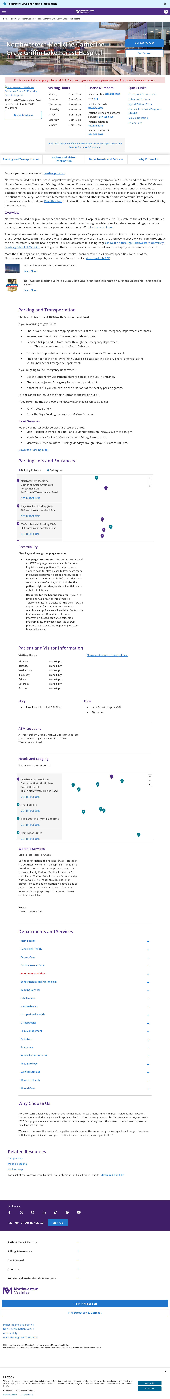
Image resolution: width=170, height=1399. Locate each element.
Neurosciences (29, 1006)
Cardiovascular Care (32, 965)
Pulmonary (27, 1047)
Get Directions (30, 498)
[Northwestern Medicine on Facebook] (14, 1213)
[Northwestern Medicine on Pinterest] (71, 1213)
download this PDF (98, 258)
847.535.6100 (106, 116)
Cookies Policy (27, 1395)
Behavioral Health (31, 948)
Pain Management (31, 1030)
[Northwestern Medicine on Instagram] (37, 1213)
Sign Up (58, 1222)
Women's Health (30, 1080)
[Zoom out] (150, 482)
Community (135, 122)
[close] (165, 4)
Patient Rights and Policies (18, 1324)
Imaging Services (30, 989)
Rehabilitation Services (34, 1055)
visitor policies (54, 173)
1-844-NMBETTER (85, 1303)
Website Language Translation (20, 1337)
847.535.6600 (95, 107)
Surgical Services (30, 1071)
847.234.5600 (112, 94)
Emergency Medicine (33, 973)
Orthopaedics (28, 1022)
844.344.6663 (95, 134)
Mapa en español (17, 1163)
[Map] (107, 508)
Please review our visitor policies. (107, 655)
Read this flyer (53, 201)
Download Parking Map (33, 450)
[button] (3, 11)
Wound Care (28, 1088)
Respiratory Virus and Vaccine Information (32, 3)
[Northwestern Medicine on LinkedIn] (48, 1213)
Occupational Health (33, 1014)
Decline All (149, 1388)
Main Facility (28, 940)
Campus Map (15, 1158)
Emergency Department (142, 94)
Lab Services (28, 998)
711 (96, 99)
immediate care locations (140, 80)
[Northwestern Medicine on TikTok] (60, 1213)
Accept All (149, 1383)
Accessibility (10, 1333)
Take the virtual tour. (100, 227)
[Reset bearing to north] (150, 486)
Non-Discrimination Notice (18, 1328)
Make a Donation (138, 117)
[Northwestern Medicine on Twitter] (25, 1213)
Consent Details (10, 1395)
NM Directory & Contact (85, 1312)
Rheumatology (29, 1063)
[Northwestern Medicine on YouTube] (82, 1213)
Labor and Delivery (139, 99)
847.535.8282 (95, 125)
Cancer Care (28, 957)
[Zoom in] (150, 478)
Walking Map (15, 1169)
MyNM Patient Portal (140, 104)
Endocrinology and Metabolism (39, 981)
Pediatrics (26, 1039)
